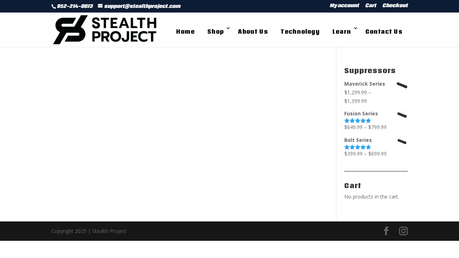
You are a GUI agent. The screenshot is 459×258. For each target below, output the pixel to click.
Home (185, 31)
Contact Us (383, 31)
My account (344, 6)
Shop (215, 31)
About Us (253, 31)
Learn (341, 31)
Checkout (395, 6)
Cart (370, 6)
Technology (300, 31)
